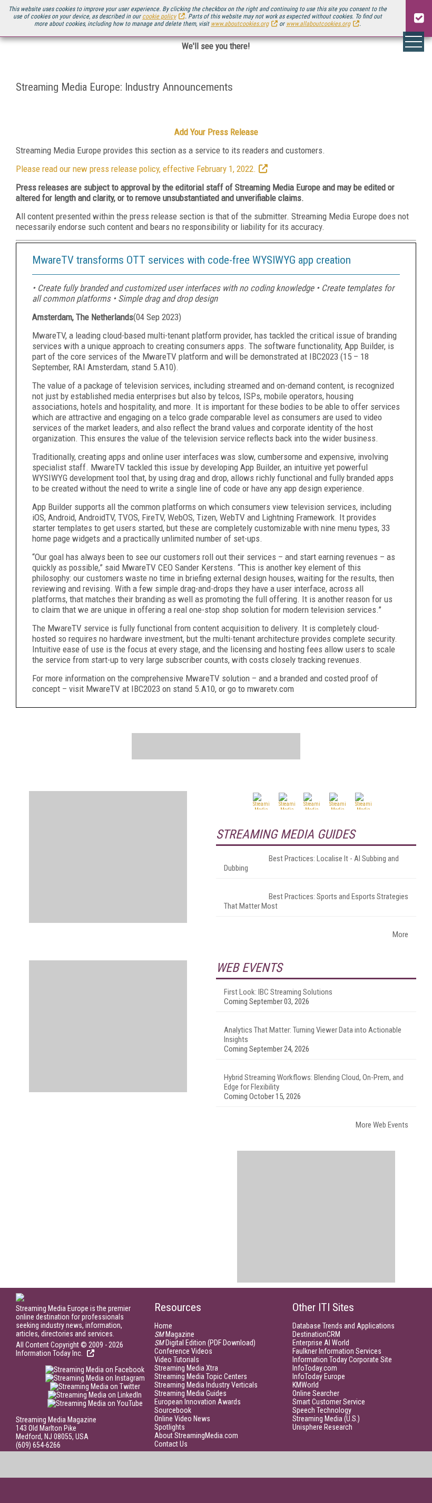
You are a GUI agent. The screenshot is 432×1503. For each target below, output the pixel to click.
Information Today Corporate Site (342, 1359)
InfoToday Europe (318, 1376)
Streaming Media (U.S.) (326, 1418)
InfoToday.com (314, 1368)
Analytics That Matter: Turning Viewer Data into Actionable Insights (312, 1034)
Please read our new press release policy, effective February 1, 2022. (136, 168)
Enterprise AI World (320, 1342)
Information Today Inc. (50, 1353)
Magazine (174, 1334)
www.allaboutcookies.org (318, 23)
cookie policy (159, 16)
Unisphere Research (322, 1427)
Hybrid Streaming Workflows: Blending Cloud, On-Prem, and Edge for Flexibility (314, 1082)
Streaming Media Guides (190, 1393)
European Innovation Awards (197, 1402)
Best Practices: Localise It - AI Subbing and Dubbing (311, 863)
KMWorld (305, 1385)
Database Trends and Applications (343, 1326)
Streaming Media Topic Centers (200, 1376)
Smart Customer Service (328, 1402)
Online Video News (182, 1418)
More (400, 934)
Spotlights (169, 1427)
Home (163, 1326)
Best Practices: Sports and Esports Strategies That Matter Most (316, 901)
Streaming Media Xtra (186, 1368)
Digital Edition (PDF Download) (205, 1342)
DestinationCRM (316, 1334)
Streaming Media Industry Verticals (206, 1385)
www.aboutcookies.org (240, 23)
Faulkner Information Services (336, 1351)
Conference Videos (183, 1351)
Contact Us (171, 1444)
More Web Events (382, 1125)
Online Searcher (315, 1393)
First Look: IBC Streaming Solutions (278, 992)
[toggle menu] (413, 42)
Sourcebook (172, 1410)
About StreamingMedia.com (196, 1435)
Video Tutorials (176, 1359)
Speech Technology (321, 1410)
